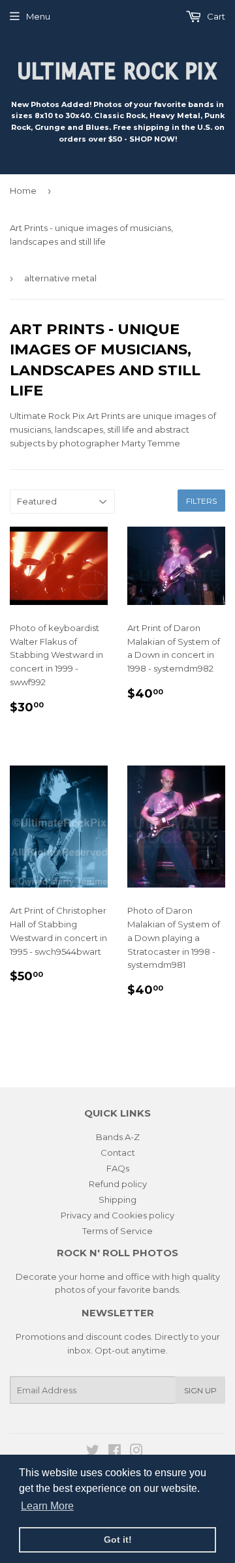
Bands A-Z (118, 1137)
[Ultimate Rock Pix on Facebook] (114, 1452)
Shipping (117, 1199)
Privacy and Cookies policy (117, 1215)
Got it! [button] (118, 1539)
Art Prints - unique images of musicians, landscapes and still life (91, 235)
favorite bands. (149, 1289)
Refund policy (118, 1184)
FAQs (117, 1168)
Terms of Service (117, 1231)
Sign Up (200, 1390)
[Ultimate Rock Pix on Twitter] (92, 1452)
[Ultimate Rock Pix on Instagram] (136, 1452)
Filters (201, 501)
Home (23, 190)
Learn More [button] (47, 1505)
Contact (118, 1152)
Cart (215, 16)
